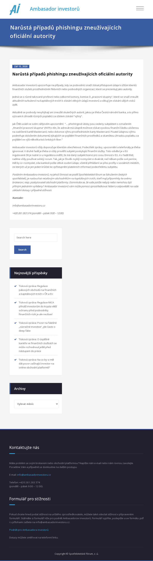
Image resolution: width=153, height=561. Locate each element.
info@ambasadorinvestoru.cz (34, 474)
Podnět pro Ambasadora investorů (29, 529)
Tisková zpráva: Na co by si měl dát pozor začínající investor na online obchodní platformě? (36, 363)
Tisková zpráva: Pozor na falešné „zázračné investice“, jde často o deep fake (38, 326)
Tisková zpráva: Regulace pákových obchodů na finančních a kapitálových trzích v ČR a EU (37, 290)
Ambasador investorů (55, 8)
